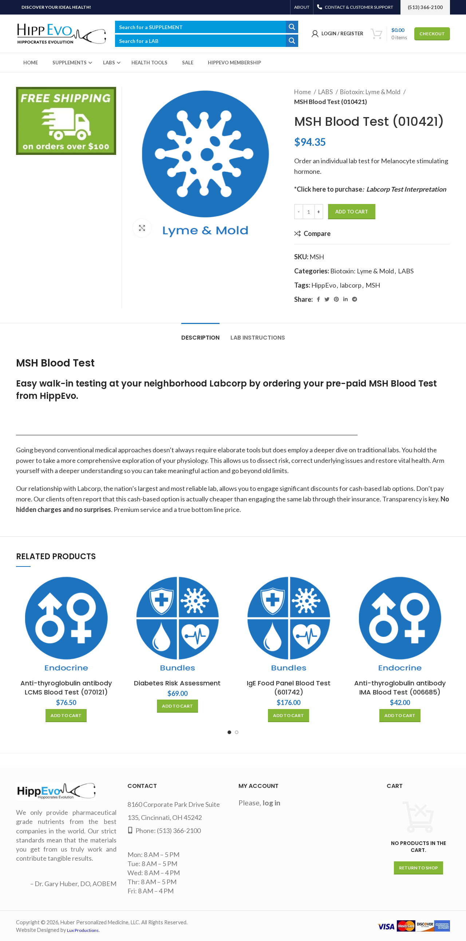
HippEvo (323, 285)
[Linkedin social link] (345, 299)
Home (303, 92)
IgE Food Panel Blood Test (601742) (289, 687)
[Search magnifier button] (292, 27)
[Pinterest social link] (336, 299)
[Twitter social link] (327, 299)
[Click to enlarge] (142, 228)
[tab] (200, 334)
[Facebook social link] (318, 299)
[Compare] (111, 586)
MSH (373, 285)
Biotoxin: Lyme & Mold (371, 92)
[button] (66, 715)
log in (271, 802)
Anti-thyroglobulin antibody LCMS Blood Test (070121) (66, 687)
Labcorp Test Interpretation (406, 189)
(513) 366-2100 (179, 830)
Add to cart (351, 212)
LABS (326, 92)
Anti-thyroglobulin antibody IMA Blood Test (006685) (400, 687)
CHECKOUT (432, 33)
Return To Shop (418, 867)
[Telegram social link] (354, 299)
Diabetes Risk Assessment (177, 683)
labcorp (351, 285)
